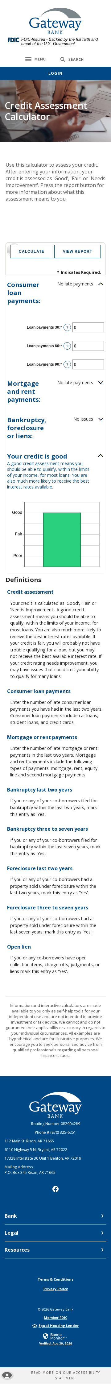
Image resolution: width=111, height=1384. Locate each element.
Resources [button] (17, 1249)
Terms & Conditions (55, 1279)
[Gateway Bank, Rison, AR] (55, 21)
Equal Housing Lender (59, 1325)
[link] (55, 1339)
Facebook (55, 1189)
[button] (55, 293)
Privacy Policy (55, 1288)
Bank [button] (11, 1215)
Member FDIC (55, 1317)
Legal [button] (11, 1232)
